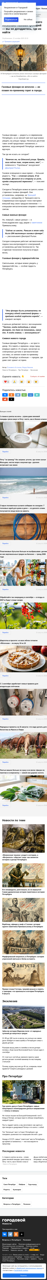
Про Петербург (12, 1076)
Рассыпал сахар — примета (27, 1259)
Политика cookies (32, 1246)
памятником (36, 223)
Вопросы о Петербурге (12, 1204)
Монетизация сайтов (9, 1244)
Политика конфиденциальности (29, 1244)
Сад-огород (32, 1184)
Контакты (5, 1250)
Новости (7, 1223)
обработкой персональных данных (29, 1268)
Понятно (23, 1275)
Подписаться (11, 20)
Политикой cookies (21, 1270)
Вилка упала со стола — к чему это (25, 1255)
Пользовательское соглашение (13, 1246)
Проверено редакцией (12, 41)
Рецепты (7, 1189)
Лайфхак (22, 1184)
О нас (33, 1248)
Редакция (5, 1248)
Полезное (26, 1204)
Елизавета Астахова (14, 367)
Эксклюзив (9, 1001)
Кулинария (17, 1189)
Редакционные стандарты (20, 1248)
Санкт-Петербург (10, 1184)
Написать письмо (17, 1250)
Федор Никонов (27, 367)
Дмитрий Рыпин (12, 168)
